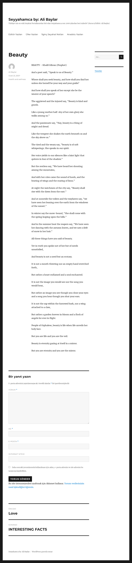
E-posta (14, 441)
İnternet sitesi (17, 454)
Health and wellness (17, 79)
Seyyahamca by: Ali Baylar (33, 19)
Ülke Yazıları (32, 34)
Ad (11, 429)
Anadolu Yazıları (75, 34)
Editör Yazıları (15, 34)
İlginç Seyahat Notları (52, 34)
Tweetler (98, 71)
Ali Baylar (12, 72)
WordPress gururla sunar (42, 552)
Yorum (13, 390)
